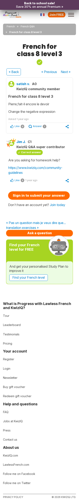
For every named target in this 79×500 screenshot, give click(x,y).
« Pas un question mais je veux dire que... (36, 223)
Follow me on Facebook (19, 474)
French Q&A (28, 26)
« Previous (49, 72)
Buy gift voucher (14, 387)
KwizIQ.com (10, 455)
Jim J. (21, 142)
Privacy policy (13, 497)
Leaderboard (12, 325)
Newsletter (10, 377)
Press (7, 430)
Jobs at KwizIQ (13, 421)
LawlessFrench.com (16, 464)
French (11, 26)
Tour (6, 315)
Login (6, 368)
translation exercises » (22, 228)
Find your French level (28, 277)
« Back (14, 72)
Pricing (7, 343)
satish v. (23, 84)
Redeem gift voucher (17, 396)
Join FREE (56, 14)
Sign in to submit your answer (39, 195)
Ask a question (39, 233)
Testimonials (11, 334)
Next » (65, 72)
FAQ (6, 412)
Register (8, 359)
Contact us (10, 439)
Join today (57, 205)
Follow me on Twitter (17, 483)
